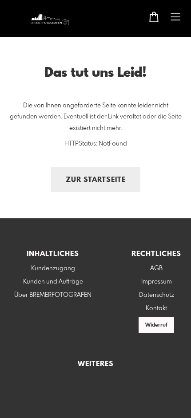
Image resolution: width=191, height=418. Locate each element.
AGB (156, 268)
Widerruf (156, 325)
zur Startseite (96, 180)
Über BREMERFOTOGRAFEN (53, 295)
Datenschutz (156, 295)
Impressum (156, 282)
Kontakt (156, 308)
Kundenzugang (53, 268)
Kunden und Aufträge (53, 282)
